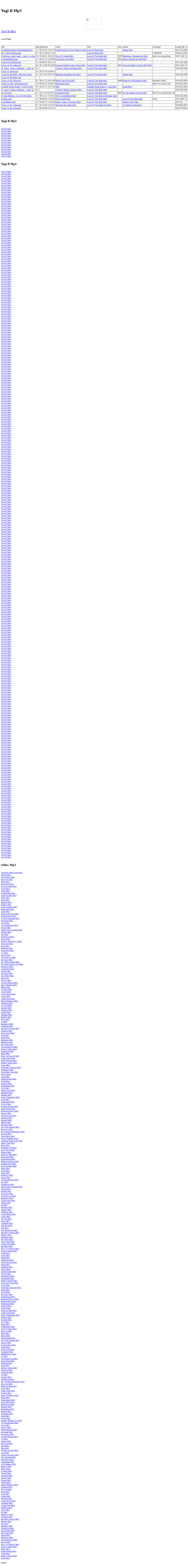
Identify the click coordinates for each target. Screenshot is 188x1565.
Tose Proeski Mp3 (8, 1457)
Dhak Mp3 (5, 1054)
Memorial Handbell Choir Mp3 (68, 74)
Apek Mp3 (5, 1077)
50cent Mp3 (6, 928)
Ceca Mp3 (5, 923)
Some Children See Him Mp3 (135, 59)
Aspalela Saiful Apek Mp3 (12, 873)
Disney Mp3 (6, 980)
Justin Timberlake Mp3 (10, 1097)
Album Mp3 (128, 50)
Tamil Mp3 (5, 1081)
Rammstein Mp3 (7, 1102)
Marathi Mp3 (6, 1120)
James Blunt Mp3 (8, 1109)
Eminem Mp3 (6, 1010)
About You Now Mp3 (10, 1455)
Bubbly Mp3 (6, 1017)
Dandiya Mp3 (6, 1031)
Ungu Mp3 (5, 1065)
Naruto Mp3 (6, 1480)
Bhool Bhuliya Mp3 (9, 985)
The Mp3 (5, 1035)
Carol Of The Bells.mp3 (11, 62)
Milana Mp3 (6, 875)
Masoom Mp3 (6, 1125)
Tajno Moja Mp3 (8, 877)
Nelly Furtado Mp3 (9, 1329)
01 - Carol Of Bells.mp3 (11, 53)
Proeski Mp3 (6, 1134)
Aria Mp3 (5, 1453)
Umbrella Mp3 (7, 1026)
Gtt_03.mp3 (6, 93)
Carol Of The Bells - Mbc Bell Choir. (17, 74)
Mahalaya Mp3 (7, 1024)
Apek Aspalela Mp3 (9, 907)
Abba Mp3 (5, 912)
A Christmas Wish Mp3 (132, 105)
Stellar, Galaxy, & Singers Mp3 (68, 102)
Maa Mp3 (5, 978)
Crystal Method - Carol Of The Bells (16, 96)
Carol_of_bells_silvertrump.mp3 (15, 84)
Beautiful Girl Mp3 (8, 1148)
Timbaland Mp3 (7, 1070)
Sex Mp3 (4, 934)
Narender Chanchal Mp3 (11, 1067)
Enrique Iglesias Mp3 (9, 1106)
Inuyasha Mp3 (7, 973)
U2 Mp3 (4, 953)
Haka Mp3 (5, 898)
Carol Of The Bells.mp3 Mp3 (99, 105)
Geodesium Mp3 (62, 93)
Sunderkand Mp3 (8, 893)
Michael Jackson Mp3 (10, 914)
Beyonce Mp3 (7, 960)
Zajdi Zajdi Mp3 (7, 1349)
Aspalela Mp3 (6, 1476)
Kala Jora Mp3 (7, 944)
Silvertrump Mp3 (62, 84)
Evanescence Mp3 (8, 1345)
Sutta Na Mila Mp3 (9, 895)
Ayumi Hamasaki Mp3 (10, 918)
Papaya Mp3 (6, 1113)
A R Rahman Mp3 (8, 1464)
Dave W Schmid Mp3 (64, 56)
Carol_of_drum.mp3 (10, 71)
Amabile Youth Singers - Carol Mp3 (101, 87)
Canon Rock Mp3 (8, 994)
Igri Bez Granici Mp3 (9, 1450)
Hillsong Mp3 (6, 1118)
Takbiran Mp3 (7, 1003)
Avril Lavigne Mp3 (9, 886)
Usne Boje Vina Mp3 (9, 1072)
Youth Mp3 (127, 87)
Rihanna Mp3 (6, 1015)
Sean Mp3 (5, 946)
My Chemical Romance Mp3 (13, 1132)
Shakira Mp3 (6, 1095)
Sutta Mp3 (5, 900)
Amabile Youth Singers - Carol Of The (17, 87)
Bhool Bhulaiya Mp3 (9, 1001)
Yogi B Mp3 (8, 31)
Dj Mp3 (4, 1022)
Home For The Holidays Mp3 (135, 80)
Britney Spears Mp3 (9, 1063)
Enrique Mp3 (6, 1083)
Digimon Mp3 (7, 948)
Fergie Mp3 (5, 939)
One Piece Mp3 (7, 976)
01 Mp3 (4, 1356)
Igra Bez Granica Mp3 (10, 1028)
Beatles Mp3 (6, 932)
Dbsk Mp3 (5, 882)
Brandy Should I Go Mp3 (11, 941)
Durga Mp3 (5, 1074)
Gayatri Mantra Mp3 (9, 983)
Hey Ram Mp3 (7, 1045)
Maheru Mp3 (6, 1306)
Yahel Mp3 (5, 891)
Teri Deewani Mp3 (8, 1116)
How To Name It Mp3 (10, 1056)
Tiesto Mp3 (5, 1347)
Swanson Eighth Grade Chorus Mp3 (70, 65)
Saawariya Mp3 (7, 950)
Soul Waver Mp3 (8, 1150)
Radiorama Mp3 (7, 909)
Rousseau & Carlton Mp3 (66, 105)
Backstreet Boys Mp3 (10, 1111)
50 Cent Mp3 (6, 1006)
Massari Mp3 (6, 902)
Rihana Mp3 (6, 905)
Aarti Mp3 (5, 1100)
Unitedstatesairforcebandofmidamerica (17, 50)
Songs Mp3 (5, 955)
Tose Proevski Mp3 (9, 1061)
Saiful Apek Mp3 (8, 1090)
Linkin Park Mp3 (8, 999)
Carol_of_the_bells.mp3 (11, 65)
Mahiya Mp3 (6, 1466)
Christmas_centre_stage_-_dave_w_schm (18, 56)
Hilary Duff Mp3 (8, 1143)
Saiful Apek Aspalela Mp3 (11, 930)
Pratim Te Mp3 (7, 967)
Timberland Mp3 (8, 1086)
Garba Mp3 (5, 996)
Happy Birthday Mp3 (9, 1139)
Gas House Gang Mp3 (65, 59)
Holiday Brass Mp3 (131, 102)
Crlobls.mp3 (7, 99)
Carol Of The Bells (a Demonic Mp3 (102, 96)
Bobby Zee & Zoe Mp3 (65, 80)
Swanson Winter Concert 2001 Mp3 (137, 65)
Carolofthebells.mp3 (10, 59)
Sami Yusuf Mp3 (8, 1033)
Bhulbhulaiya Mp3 (8, 1354)
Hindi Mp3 (5, 1038)
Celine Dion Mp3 (8, 1058)
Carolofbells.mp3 (9, 102)
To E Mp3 (5, 1088)
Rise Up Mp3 (6, 1331)
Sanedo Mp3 (6, 1008)
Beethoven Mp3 (7, 937)
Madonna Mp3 (7, 1040)
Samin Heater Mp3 (8, 1079)
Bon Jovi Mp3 (7, 879)
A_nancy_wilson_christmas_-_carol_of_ (18, 68)
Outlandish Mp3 (7, 969)
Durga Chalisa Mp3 (9, 1049)
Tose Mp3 (5, 1366)
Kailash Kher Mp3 (8, 916)
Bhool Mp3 (5, 1336)
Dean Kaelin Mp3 (63, 99)
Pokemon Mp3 (7, 921)
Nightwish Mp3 (7, 1051)
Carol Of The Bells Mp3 (97, 56)
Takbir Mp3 (6, 1012)
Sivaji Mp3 (5, 889)
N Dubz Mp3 (6, 989)
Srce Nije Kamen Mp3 (10, 1127)
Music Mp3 (5, 987)
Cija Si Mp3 (6, 1104)
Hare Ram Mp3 (7, 884)
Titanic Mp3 (6, 971)
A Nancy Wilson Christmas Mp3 (69, 68)
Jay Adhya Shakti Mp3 (10, 962)
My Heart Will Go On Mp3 (12, 964)
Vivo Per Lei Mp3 (8, 957)
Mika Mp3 (5, 1333)
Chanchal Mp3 (7, 1352)
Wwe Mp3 (5, 1019)
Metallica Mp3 (7, 1042)
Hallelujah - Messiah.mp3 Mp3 (135, 56)
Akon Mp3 (5, 1492)
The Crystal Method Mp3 (66, 96)
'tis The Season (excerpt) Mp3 (135, 93)
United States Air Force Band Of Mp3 (71, 50)
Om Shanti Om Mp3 (9, 1047)
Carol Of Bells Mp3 (95, 50)
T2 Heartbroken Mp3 (9, 925)
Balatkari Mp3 (7, 1093)
